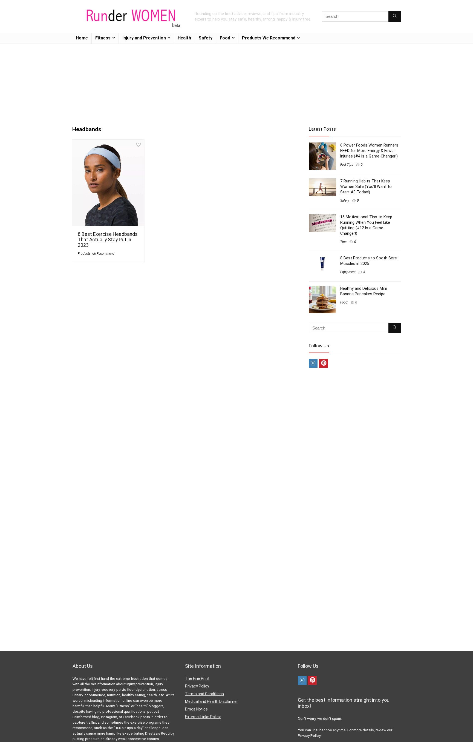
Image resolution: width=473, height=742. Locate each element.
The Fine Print (197, 678)
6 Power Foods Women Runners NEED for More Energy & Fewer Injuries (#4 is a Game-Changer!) (369, 150)
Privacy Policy (197, 686)
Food (225, 38)
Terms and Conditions (204, 694)
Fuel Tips (346, 165)
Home (82, 38)
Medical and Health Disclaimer (211, 701)
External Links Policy (203, 717)
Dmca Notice (196, 709)
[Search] (394, 16)
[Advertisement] (236, 82)
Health (184, 38)
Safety (205, 38)
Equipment (348, 272)
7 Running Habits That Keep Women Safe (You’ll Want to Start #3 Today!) (366, 186)
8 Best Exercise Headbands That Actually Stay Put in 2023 (108, 239)
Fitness (103, 38)
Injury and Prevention (144, 38)
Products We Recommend (268, 38)
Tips (343, 242)
